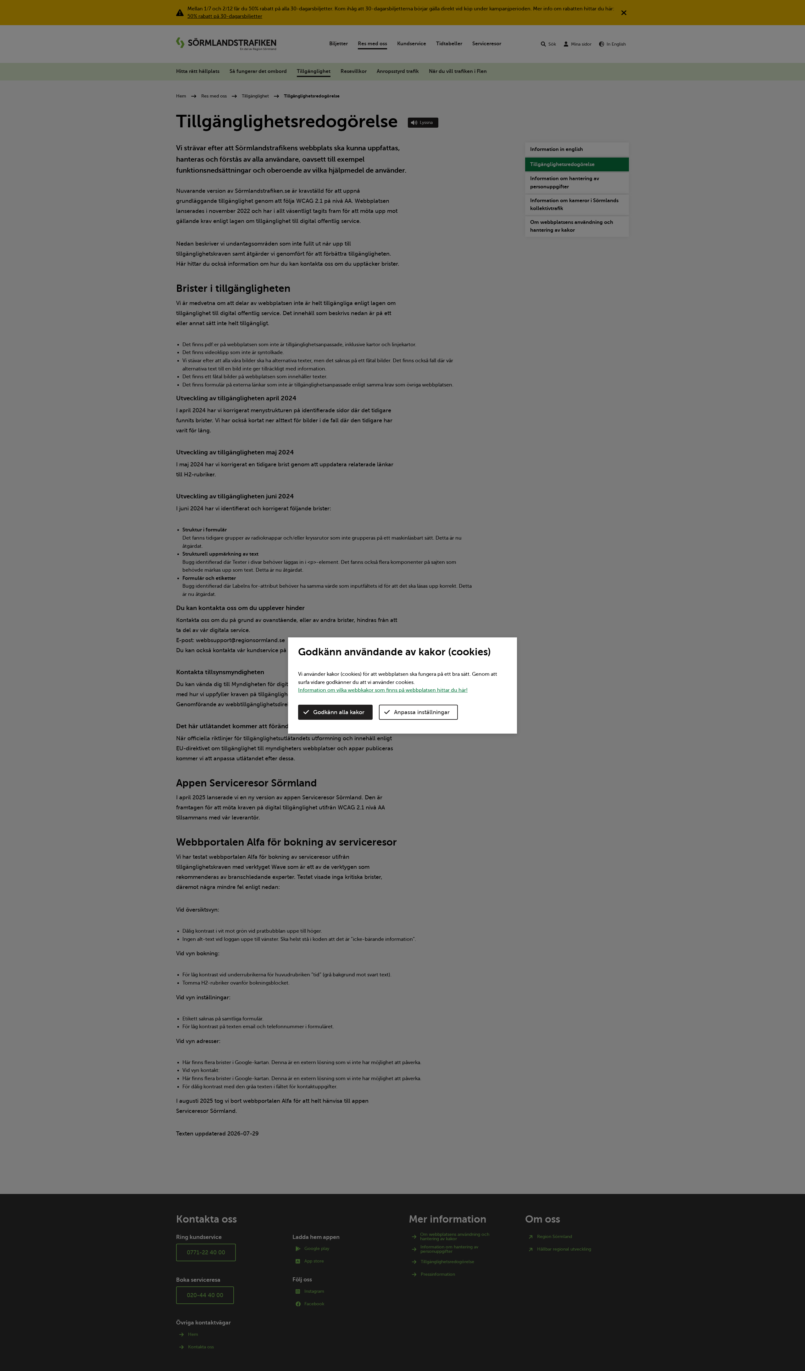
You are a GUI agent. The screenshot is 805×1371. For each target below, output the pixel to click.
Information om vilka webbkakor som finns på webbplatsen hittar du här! (383, 690)
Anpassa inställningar (422, 712)
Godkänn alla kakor (338, 712)
